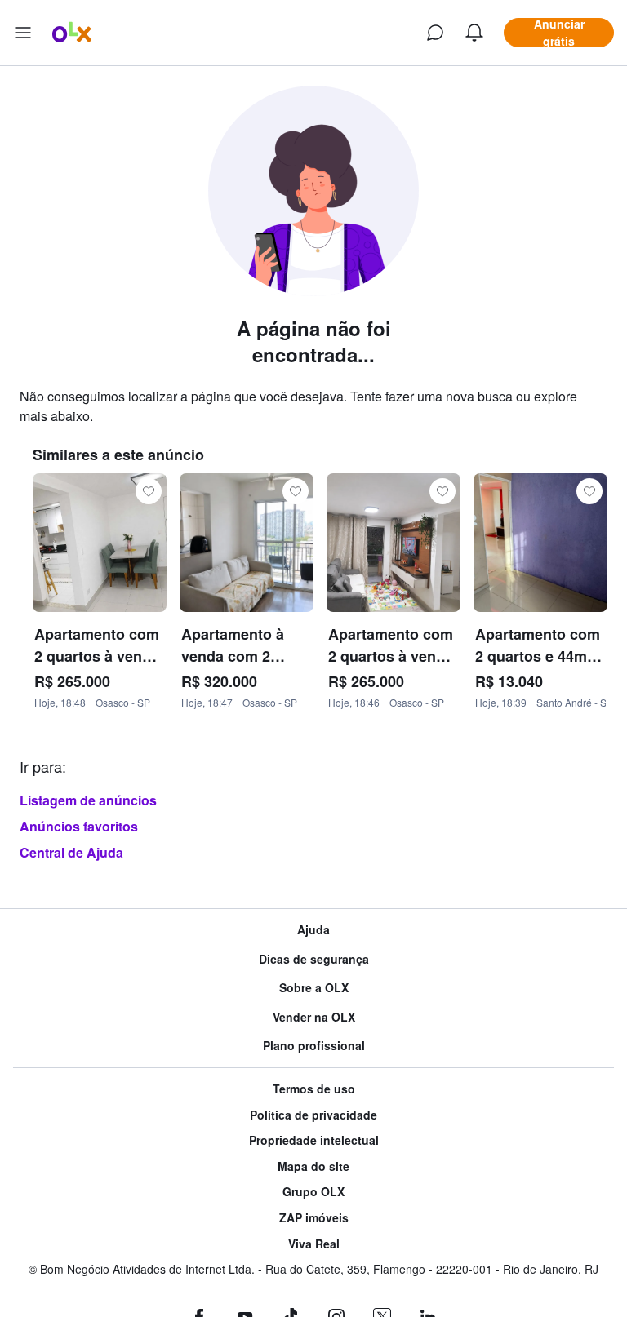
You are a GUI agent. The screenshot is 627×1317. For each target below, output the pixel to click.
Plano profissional (314, 1045)
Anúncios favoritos (79, 826)
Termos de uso (314, 1089)
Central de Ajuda (71, 852)
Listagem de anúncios (88, 800)
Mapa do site (313, 1166)
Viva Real (314, 1244)
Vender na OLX (314, 1017)
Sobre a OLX (314, 988)
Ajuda (313, 930)
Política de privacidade (313, 1115)
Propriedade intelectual (314, 1140)
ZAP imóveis (314, 1218)
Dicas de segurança (314, 959)
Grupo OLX (313, 1191)
